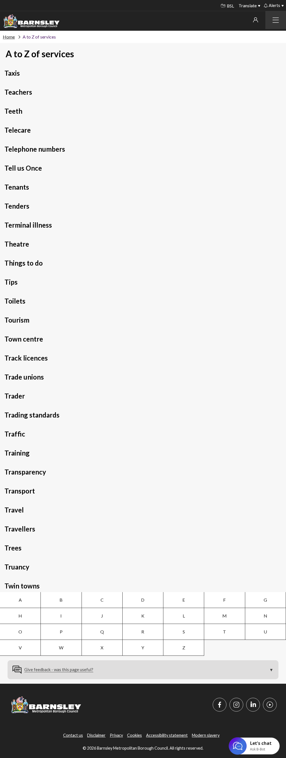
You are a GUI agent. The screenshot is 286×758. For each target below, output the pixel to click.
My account (255, 20)
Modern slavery (206, 735)
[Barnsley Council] (31, 21)
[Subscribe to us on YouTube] (270, 705)
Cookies (134, 735)
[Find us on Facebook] (220, 705)
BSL (230, 5)
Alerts (274, 5)
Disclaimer (96, 735)
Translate (248, 5)
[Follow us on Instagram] (236, 705)
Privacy (116, 735)
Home (9, 36)
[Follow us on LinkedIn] (253, 705)
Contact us (73, 735)
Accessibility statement (167, 735)
